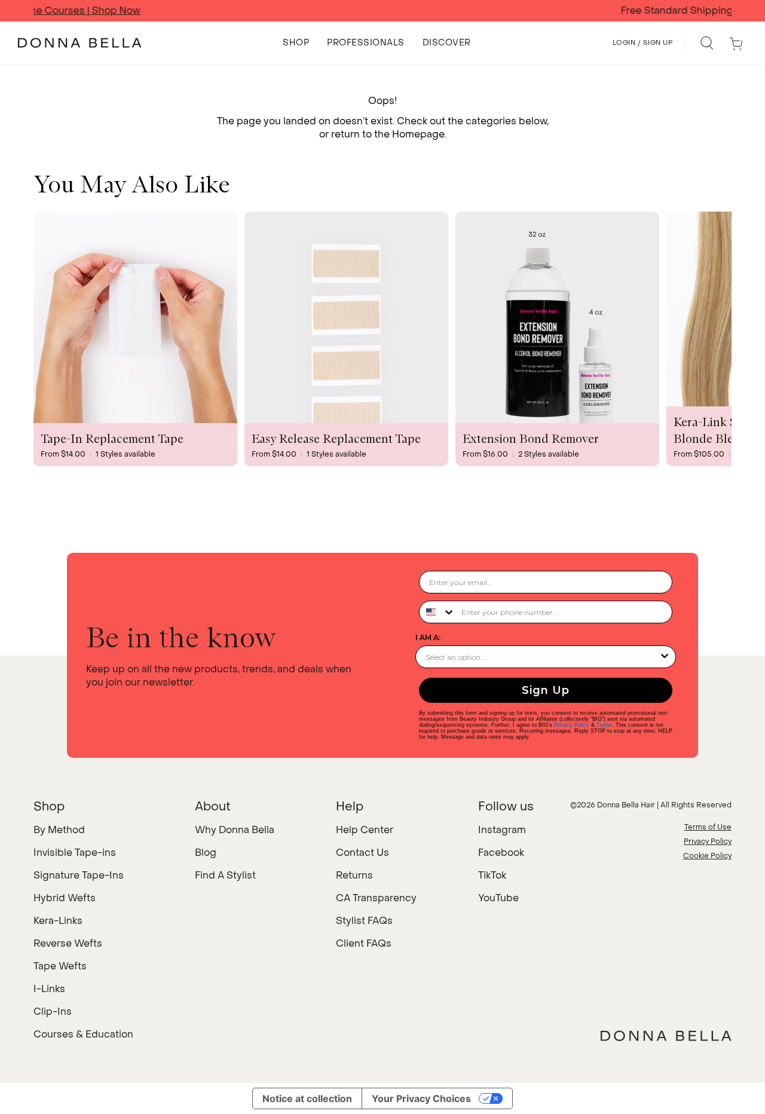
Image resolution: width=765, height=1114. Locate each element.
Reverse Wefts (67, 943)
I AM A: (427, 637)
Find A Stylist (225, 875)
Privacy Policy (571, 725)
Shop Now (511, 11)
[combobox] (437, 612)
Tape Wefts (60, 966)
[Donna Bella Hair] (666, 1035)
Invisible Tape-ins (74, 852)
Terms (604, 725)
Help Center (364, 830)
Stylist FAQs (364, 920)
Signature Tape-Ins (78, 875)
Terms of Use (708, 827)
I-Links (49, 989)
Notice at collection (307, 1098)
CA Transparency (376, 898)
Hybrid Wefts (64, 898)
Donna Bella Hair (626, 805)
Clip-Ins (52, 1011)
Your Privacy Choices (421, 1098)
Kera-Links (57, 920)
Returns (354, 875)
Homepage (418, 134)
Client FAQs (363, 943)
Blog (205, 852)
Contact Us (362, 852)
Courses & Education (83, 1034)
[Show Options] (665, 657)
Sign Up (546, 690)
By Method (59, 830)
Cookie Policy (707, 856)
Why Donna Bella (234, 830)
